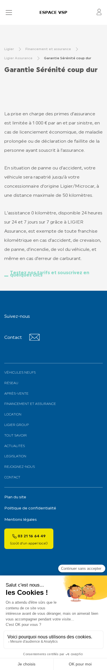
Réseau (11, 383)
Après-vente (16, 394)
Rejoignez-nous (19, 467)
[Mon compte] (99, 12)
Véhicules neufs (20, 372)
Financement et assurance (30, 404)
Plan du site (15, 497)
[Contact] (34, 339)
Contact (12, 477)
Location (12, 414)
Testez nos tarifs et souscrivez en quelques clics (49, 274)
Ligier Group (16, 425)
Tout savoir (15, 435)
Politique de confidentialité (30, 508)
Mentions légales (20, 520)
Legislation (15, 456)
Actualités (14, 446)
